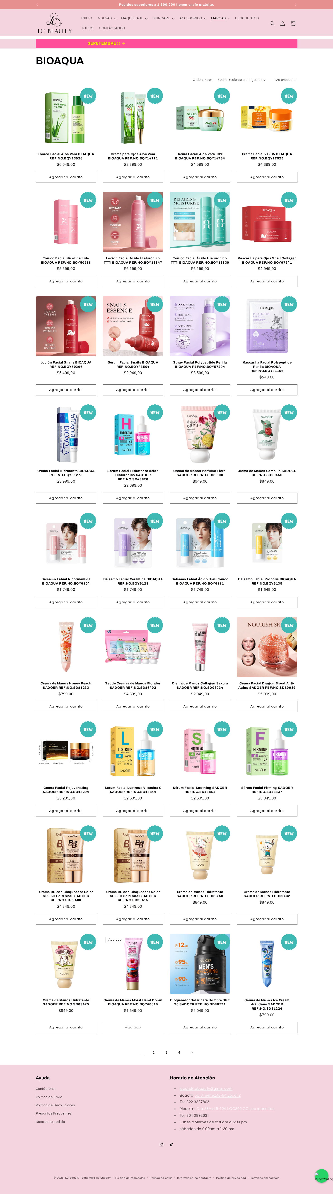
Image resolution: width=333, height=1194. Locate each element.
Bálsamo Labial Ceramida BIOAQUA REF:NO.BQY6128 (133, 581)
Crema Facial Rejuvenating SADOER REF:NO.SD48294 (66, 790)
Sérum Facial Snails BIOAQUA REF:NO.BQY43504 (133, 364)
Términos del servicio (265, 1178)
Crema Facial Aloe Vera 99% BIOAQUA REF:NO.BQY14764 (200, 156)
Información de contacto (194, 1178)
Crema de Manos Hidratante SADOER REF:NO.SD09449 (200, 894)
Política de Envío (49, 1097)
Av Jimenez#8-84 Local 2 (218, 1095)
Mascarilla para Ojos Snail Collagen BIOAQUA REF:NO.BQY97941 (267, 260)
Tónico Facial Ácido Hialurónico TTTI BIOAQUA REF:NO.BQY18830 (200, 260)
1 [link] (141, 1052)
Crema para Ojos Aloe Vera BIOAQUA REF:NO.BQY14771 (133, 156)
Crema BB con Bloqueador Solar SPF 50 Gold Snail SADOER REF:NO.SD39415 (133, 896)
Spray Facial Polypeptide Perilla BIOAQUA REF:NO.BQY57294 (200, 364)
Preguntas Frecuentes (54, 1113)
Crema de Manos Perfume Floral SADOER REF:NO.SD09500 (200, 473)
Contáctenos (46, 1088)
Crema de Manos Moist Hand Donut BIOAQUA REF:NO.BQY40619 (133, 1002)
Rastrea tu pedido (50, 1122)
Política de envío (161, 1178)
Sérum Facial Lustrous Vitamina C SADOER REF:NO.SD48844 (133, 790)
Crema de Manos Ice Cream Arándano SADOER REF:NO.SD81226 (267, 1004)
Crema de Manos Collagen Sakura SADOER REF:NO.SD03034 (200, 685)
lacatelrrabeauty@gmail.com (206, 1089)
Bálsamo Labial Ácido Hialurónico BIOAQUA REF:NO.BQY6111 (199, 581)
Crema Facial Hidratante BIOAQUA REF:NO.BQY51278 (66, 473)
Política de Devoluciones (55, 1105)
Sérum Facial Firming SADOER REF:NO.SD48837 (267, 790)
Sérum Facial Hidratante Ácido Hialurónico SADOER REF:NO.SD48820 (133, 475)
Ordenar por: (203, 80)
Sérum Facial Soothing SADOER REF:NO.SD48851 (200, 790)
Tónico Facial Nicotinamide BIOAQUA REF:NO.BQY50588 (66, 260)
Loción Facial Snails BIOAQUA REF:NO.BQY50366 (66, 364)
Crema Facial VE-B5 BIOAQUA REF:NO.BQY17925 (267, 156)
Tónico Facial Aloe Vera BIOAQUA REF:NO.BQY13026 (66, 156)
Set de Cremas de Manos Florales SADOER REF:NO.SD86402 (133, 685)
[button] (106, 19)
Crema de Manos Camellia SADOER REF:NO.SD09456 (267, 473)
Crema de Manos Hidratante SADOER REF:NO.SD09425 (66, 1002)
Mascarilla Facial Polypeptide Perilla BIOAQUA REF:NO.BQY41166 (267, 367)
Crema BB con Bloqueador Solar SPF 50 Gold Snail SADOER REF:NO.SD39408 (66, 896)
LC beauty (72, 1178)
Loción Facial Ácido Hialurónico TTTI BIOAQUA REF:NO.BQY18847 (133, 260)
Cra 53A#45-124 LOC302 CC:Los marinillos (235, 1109)
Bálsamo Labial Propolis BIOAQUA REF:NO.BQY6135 (267, 581)
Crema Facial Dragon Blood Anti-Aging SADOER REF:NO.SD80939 (267, 685)
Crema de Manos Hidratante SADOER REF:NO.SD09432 (267, 894)
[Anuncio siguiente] (296, 4)
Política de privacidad (231, 1178)
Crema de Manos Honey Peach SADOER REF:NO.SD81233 (66, 685)
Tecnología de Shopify (95, 1178)
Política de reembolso (130, 1178)
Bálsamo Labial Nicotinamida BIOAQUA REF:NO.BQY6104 (66, 581)
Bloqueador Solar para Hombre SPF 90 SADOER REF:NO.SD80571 (200, 1002)
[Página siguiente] (192, 1052)
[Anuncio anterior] (37, 4)
